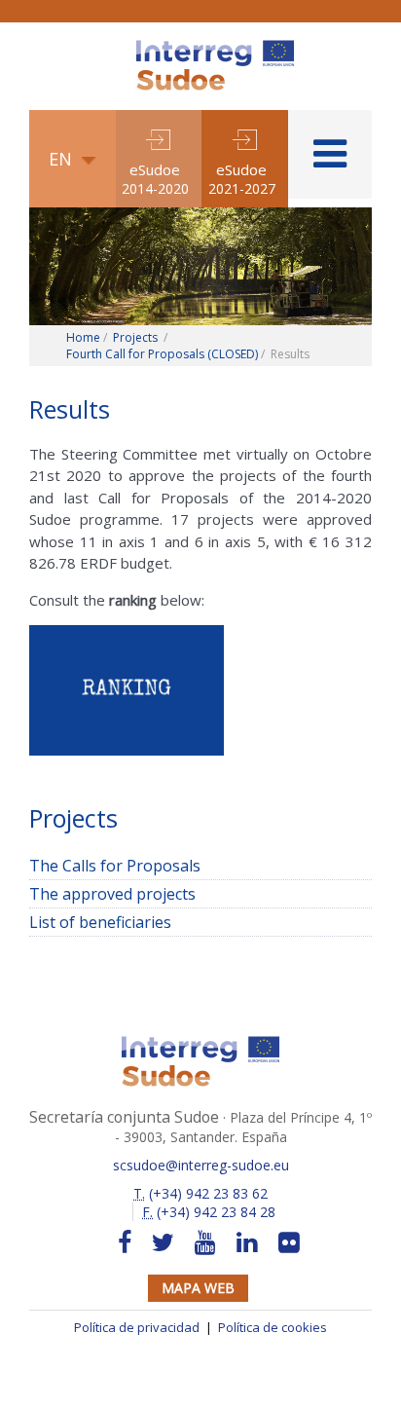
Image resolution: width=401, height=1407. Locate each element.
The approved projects (112, 894)
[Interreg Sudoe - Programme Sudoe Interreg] (215, 47)
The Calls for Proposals (114, 865)
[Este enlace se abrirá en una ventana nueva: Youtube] (205, 1243)
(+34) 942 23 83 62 (200, 1193)
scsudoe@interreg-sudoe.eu (201, 1165)
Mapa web (198, 1287)
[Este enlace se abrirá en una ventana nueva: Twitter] (163, 1243)
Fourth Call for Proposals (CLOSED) (162, 354)
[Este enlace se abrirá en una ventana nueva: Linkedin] (247, 1243)
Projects (135, 337)
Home (83, 337)
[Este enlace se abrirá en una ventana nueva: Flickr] (289, 1243)
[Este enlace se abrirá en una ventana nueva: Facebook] (124, 1243)
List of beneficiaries (100, 922)
